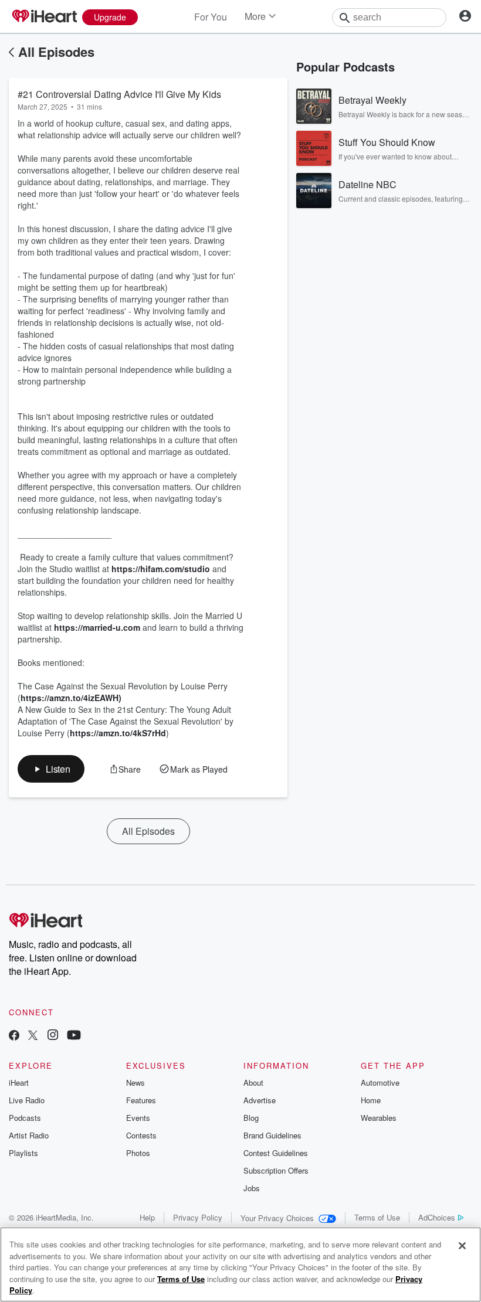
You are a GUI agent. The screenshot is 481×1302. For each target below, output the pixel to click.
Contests (141, 1135)
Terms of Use (377, 1217)
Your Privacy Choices (277, 1217)
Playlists (23, 1152)
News (135, 1082)
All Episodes (56, 51)
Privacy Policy (197, 1217)
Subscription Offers (276, 1170)
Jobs (251, 1188)
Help (147, 1217)
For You (210, 16)
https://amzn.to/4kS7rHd (118, 733)
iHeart (19, 1082)
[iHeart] (44, 17)
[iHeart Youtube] (74, 1036)
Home (371, 1100)
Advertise (259, 1100)
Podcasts (25, 1117)
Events (138, 1117)
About (253, 1082)
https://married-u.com (97, 627)
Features (141, 1100)
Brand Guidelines (272, 1135)
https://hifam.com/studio (160, 568)
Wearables (379, 1117)
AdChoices (436, 1217)
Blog (251, 1117)
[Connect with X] (33, 1036)
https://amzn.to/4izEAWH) (71, 697)
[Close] (462, 1246)
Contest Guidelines (275, 1152)
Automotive (380, 1082)
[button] (51, 769)
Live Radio (27, 1100)
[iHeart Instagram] (53, 1036)
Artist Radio (29, 1135)
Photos (138, 1152)
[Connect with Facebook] (14, 1036)
